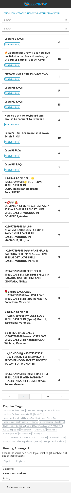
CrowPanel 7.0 (57, 437)
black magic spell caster (52, 422)
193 (47, 396)
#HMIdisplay (10, 433)
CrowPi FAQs (12, 150)
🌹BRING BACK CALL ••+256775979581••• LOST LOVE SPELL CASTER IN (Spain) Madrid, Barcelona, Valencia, (25, 297)
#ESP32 (52, 429)
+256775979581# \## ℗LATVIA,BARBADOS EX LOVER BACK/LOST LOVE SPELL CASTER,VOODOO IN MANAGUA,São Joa (24, 233)
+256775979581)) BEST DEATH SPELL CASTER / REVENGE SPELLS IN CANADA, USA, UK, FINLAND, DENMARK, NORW (27, 276)
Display (38, 433)
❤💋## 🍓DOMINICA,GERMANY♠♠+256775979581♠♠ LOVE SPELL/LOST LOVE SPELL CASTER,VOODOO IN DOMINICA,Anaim (26, 209)
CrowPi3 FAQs (13, 87)
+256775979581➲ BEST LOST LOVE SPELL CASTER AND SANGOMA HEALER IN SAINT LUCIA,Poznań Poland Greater (26, 379)
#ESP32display (11, 429)
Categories (9, 468)
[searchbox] (35, 20)
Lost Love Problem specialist (17, 414)
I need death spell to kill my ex (18, 418)
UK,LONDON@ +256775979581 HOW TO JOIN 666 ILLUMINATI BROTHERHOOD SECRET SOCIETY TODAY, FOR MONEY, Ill (25, 359)
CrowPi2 (40, 429)
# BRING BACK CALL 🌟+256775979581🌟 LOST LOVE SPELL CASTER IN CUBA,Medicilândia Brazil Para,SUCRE (23, 185)
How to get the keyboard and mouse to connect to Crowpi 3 (24, 117)
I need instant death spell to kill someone (20, 422)
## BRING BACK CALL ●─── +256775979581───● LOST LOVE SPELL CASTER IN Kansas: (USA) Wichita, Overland (25, 338)
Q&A (37, 441)
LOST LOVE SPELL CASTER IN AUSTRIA (20, 437)
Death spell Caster (45, 418)
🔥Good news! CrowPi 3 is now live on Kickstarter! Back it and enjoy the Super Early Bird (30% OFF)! (27, 56)
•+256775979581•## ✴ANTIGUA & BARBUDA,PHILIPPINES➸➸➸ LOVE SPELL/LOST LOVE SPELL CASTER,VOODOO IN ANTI (26, 256)
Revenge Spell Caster (14, 426)
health (38, 414)
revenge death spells (54, 441)
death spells (24, 441)
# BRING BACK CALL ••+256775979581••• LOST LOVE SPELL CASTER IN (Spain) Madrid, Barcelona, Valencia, (25, 317)
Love (43, 437)
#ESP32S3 (25, 433)
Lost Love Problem (13, 410)
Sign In (7, 461)
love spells (9, 441)
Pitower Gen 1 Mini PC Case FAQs (26, 73)
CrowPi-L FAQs (14, 38)
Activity (7, 478)
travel (30, 410)
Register (20, 461)
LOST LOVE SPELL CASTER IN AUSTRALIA (45, 426)
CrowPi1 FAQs (13, 164)
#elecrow (27, 429)
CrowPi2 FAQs (13, 101)
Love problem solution (50, 410)
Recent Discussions (14, 473)
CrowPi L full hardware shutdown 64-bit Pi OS (26, 134)
